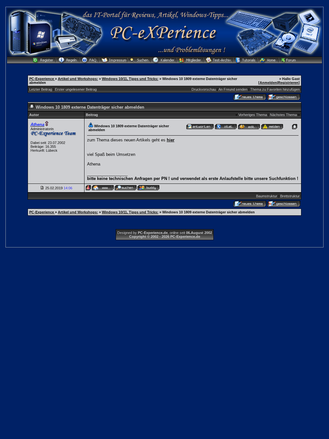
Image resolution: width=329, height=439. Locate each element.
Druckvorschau (203, 89)
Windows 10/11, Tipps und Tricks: (130, 79)
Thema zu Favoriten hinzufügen (275, 89)
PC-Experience (42, 79)
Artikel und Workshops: (78, 79)
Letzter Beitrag (40, 89)
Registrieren (288, 83)
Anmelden (268, 83)
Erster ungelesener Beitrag (76, 89)
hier (170, 140)
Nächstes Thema (283, 115)
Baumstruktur (266, 196)
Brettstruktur (290, 196)
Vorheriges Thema (252, 115)
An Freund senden (232, 89)
